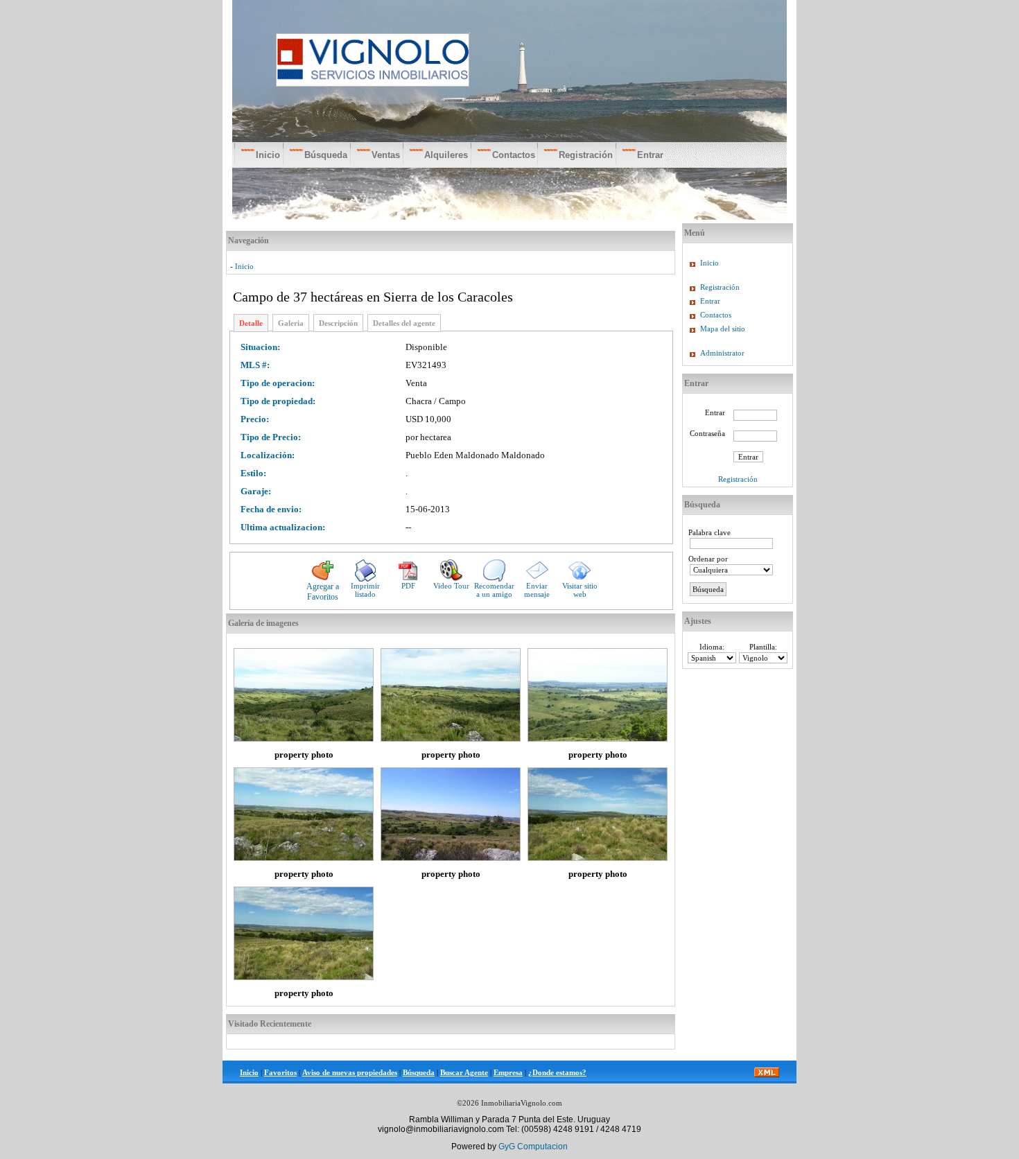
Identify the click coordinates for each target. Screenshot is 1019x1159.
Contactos (715, 315)
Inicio (244, 266)
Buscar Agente (464, 1072)
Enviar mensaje (537, 590)
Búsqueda (419, 1072)
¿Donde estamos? (557, 1072)
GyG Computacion (533, 1146)
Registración (720, 287)
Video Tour (451, 586)
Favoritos (280, 1072)
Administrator (722, 353)
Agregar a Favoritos (322, 592)
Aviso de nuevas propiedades (349, 1072)
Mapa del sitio (722, 328)
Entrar (710, 301)
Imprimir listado (365, 590)
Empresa (508, 1072)
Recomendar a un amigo (494, 590)
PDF (408, 586)
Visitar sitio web (580, 590)
